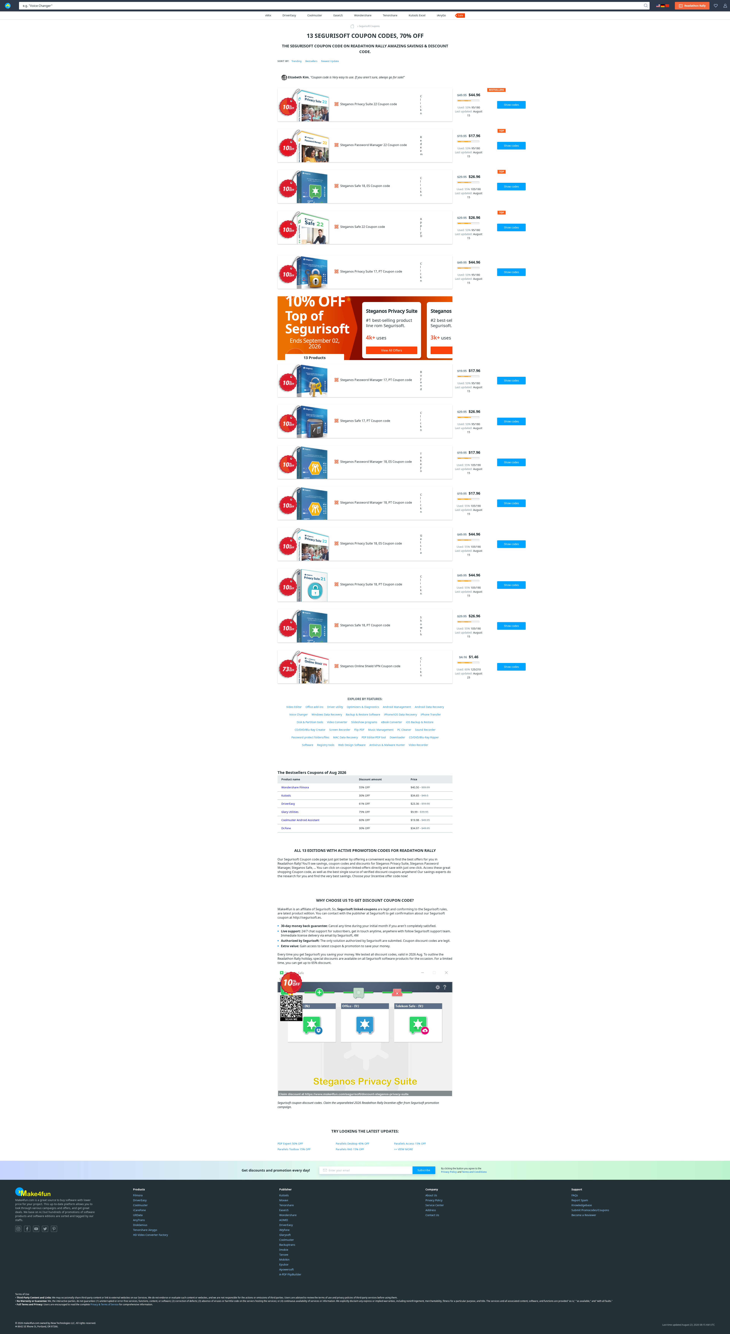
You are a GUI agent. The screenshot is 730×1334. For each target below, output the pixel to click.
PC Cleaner (404, 729)
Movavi (283, 1200)
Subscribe (423, 1170)
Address (430, 1210)
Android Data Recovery (429, 707)
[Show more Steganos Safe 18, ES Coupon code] (304, 186)
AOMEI (283, 1220)
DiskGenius (140, 1225)
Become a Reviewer (583, 1215)
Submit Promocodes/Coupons (590, 1210)
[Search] (646, 6)
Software (307, 745)
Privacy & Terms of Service (104, 1304)
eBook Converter (391, 722)
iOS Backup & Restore (419, 722)
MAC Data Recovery (345, 737)
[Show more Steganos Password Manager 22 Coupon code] (304, 145)
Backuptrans (287, 1245)
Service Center (434, 1205)
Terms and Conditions (474, 1171)
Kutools (286, 795)
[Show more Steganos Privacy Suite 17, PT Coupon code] (304, 272)
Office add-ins (314, 707)
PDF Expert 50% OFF (290, 1143)
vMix (268, 15)
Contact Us (432, 1215)
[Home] (353, 26)
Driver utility (335, 707)
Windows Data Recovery (327, 714)
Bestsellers (311, 61)
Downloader (397, 737)
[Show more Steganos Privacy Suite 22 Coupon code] (304, 104)
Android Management (397, 707)
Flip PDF (359, 729)
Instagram (18, 1229)
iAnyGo (441, 15)
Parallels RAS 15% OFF (350, 1149)
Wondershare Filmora (295, 787)
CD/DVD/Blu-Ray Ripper (424, 737)
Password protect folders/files (310, 737)
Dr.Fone (286, 828)
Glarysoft (285, 1235)
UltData (138, 1215)
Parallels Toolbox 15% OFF (294, 1149)
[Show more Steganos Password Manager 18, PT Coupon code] (304, 503)
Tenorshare (390, 15)
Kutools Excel (417, 15)
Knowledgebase (581, 1205)
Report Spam (579, 1200)
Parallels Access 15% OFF (410, 1143)
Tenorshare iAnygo (145, 1230)
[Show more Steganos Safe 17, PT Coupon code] (304, 421)
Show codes (511, 105)
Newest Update (330, 61)
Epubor (284, 1264)
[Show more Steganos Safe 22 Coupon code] (304, 227)
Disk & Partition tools (310, 722)
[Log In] (725, 5)
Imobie (283, 1249)
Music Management (381, 729)
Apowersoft (286, 1269)
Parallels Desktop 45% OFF (352, 1143)
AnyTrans (139, 1220)
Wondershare (362, 15)
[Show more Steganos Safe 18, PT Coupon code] (304, 625)
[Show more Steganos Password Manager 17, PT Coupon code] (304, 380)
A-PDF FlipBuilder (290, 1274)
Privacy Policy (449, 1171)
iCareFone (139, 1210)
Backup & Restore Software (363, 714)
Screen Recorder (339, 729)
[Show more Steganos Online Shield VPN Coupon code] (304, 666)
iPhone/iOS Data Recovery (400, 714)
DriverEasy (289, 15)
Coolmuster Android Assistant (300, 820)
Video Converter (337, 722)
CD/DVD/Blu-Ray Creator (310, 729)
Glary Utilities (289, 812)
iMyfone (284, 1230)
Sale (460, 15)
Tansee (283, 1254)
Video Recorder (418, 745)
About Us (431, 1195)
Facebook (27, 1229)
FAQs (574, 1195)
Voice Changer (298, 714)
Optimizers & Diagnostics (363, 707)
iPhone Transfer (431, 714)
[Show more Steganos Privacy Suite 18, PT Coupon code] (304, 585)
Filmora (138, 1195)
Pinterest (54, 1229)
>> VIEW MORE (403, 1149)
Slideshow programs (364, 722)
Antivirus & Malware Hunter (387, 745)
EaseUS (338, 15)
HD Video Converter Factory (150, 1235)
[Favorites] (715, 5)
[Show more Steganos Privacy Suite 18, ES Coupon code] (304, 544)
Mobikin (284, 1259)
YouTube (36, 1229)
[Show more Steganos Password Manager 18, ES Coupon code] (304, 462)
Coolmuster (314, 15)
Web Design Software (352, 745)
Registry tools (325, 745)
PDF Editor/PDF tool (374, 737)
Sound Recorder (425, 729)
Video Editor (294, 707)
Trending (296, 61)
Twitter (45, 1229)
